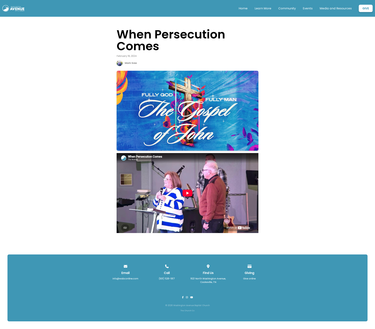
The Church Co (187, 310)
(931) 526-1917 (167, 278)
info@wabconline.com (125, 278)
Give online (249, 278)
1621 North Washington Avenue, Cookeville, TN (208, 280)
